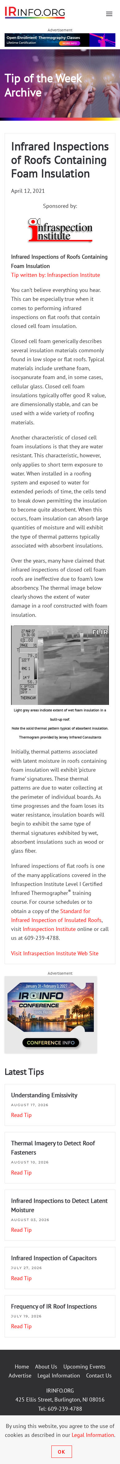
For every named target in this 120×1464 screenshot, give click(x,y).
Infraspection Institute (50, 928)
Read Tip (21, 1114)
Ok (62, 1452)
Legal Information (59, 1375)
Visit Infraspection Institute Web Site (54, 953)
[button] (109, 14)
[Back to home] (35, 12)
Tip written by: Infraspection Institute (55, 274)
